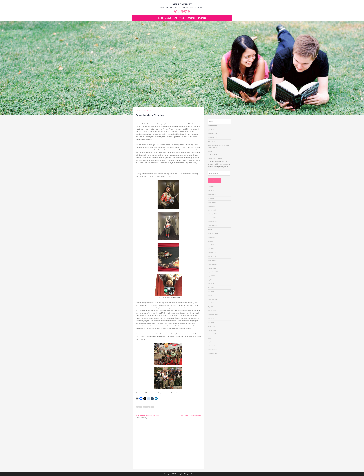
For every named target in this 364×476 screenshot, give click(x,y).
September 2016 (213, 233)
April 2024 (211, 129)
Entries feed (211, 346)
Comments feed (212, 349)
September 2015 (213, 272)
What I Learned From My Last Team (147, 415)
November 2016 (212, 225)
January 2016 (212, 256)
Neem (149, 110)
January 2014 (212, 310)
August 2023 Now (213, 137)
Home (160, 18)
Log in (209, 342)
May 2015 (211, 287)
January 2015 (212, 295)
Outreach (190, 18)
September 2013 (213, 314)
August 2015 (211, 276)
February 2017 (212, 214)
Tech (182, 18)
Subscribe (214, 180)
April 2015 (211, 291)
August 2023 (211, 198)
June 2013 (211, 318)
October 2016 (212, 229)
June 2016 (211, 245)
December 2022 (212, 202)
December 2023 (212, 194)
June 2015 (211, 283)
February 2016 (212, 252)
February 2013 (212, 330)
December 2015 (212, 260)
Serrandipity (182, 4)
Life (175, 18)
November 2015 (212, 264)
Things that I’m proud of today (191, 415)
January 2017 (212, 218)
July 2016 (210, 241)
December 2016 (212, 221)
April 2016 (211, 248)
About (168, 18)
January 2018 (212, 210)
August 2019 (211, 206)
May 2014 (211, 307)
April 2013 (211, 322)
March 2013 (211, 326)
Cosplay (139, 407)
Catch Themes (195, 474)
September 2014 (213, 299)
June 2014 (211, 303)
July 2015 (210, 280)
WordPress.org (212, 353)
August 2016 (211, 237)
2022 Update (211, 141)
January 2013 (212, 334)
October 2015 (212, 268)
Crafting (202, 18)
